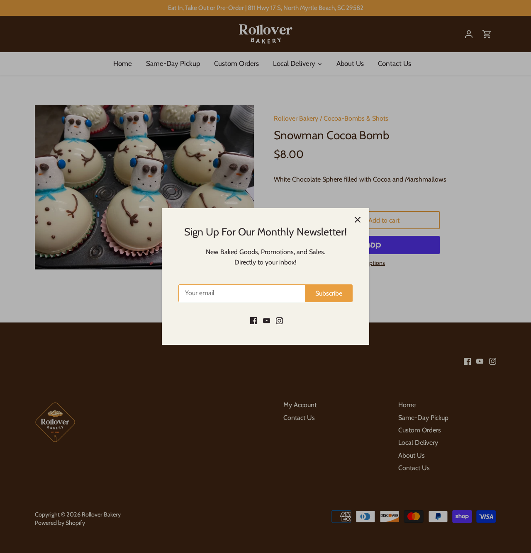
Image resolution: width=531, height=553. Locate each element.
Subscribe (328, 293)
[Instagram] (279, 320)
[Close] (357, 220)
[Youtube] (266, 320)
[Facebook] (253, 320)
